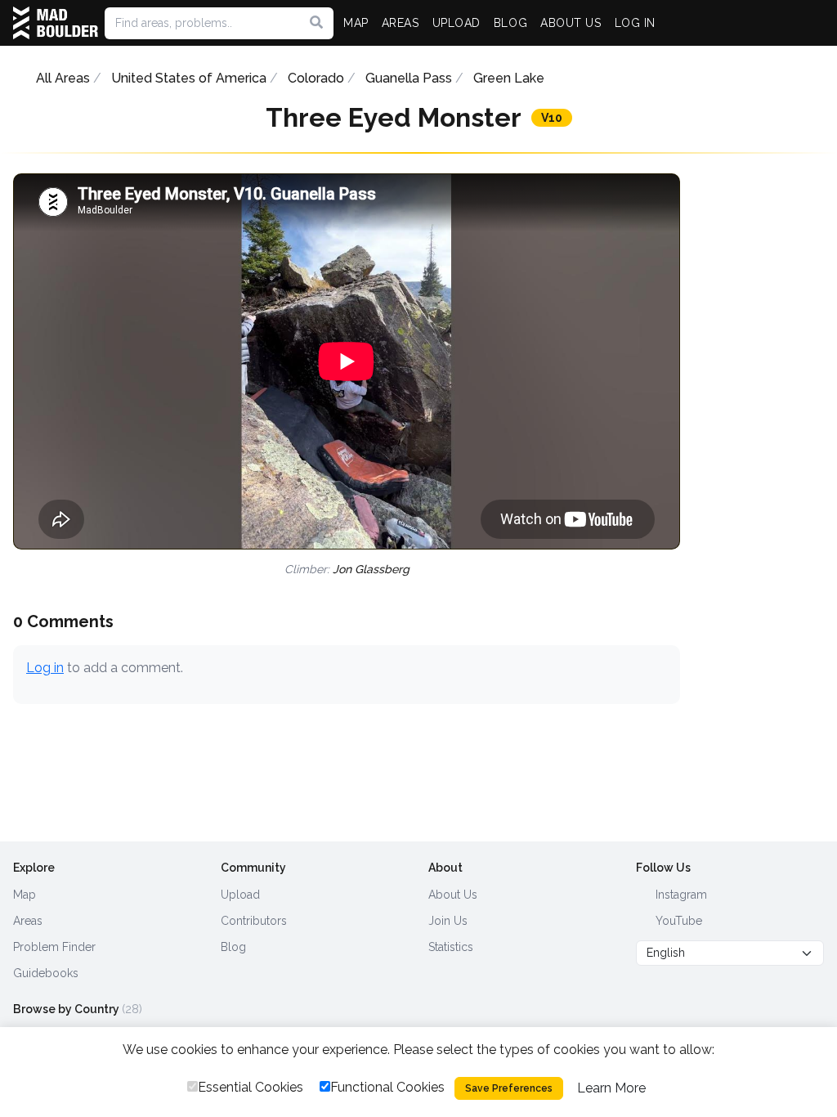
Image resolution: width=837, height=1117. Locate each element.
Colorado (316, 78)
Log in (45, 667)
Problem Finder (54, 946)
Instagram (679, 894)
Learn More (611, 1088)
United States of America (188, 78)
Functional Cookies (387, 1087)
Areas (28, 920)
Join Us (448, 920)
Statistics (450, 946)
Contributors (254, 920)
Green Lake (508, 78)
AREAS (400, 22)
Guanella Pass (408, 78)
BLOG (510, 22)
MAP (356, 22)
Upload (240, 894)
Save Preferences (509, 1088)
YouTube (677, 920)
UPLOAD (456, 22)
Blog (233, 946)
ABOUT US (570, 22)
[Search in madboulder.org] (316, 22)
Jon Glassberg (371, 569)
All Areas (63, 78)
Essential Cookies (250, 1087)
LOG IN (635, 22)
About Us (452, 894)
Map (24, 894)
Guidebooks (45, 973)
